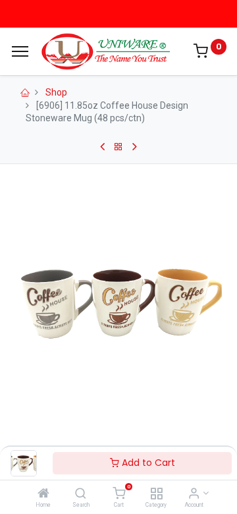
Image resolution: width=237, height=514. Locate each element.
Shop (56, 92)
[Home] (43, 494)
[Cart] (119, 494)
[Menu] (20, 51)
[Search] (80, 494)
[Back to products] (118, 147)
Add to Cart (147, 462)
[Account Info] (194, 494)
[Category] (156, 494)
